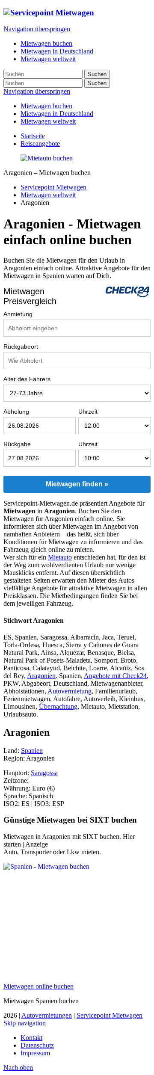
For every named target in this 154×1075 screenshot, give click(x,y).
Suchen (97, 74)
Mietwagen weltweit (48, 121)
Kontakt (31, 1037)
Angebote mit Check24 (115, 675)
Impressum (35, 1053)
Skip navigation (24, 1023)
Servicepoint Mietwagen (53, 187)
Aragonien (41, 675)
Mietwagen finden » (77, 484)
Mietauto (60, 557)
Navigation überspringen (36, 29)
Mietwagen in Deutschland (57, 113)
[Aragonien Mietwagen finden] (47, 158)
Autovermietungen (46, 1015)
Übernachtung (58, 706)
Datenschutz (37, 1045)
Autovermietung (69, 691)
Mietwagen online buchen (38, 986)
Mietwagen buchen (46, 106)
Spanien (32, 750)
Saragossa (44, 772)
